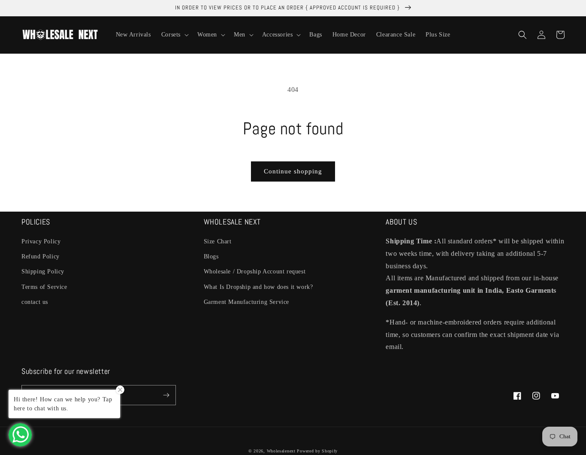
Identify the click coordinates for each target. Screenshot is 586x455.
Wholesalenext (281, 451)
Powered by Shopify (317, 451)
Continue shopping (293, 171)
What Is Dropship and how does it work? (258, 287)
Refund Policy (40, 256)
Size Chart (218, 241)
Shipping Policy (42, 271)
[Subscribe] (166, 395)
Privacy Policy (40, 241)
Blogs (211, 256)
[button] (174, 35)
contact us (34, 302)
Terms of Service (44, 287)
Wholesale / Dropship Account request (255, 271)
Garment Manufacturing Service (246, 302)
